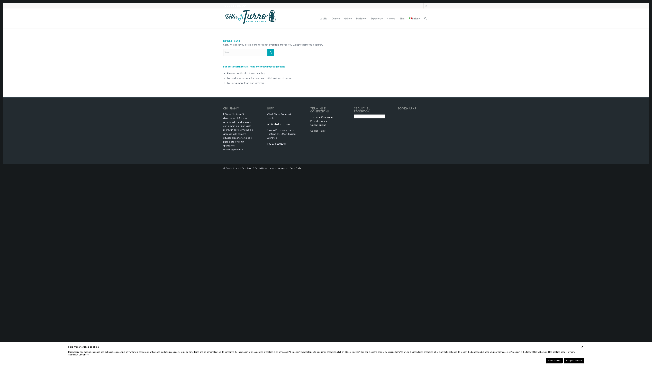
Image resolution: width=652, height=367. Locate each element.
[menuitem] (323, 18)
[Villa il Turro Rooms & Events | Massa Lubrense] (250, 18)
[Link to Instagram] (426, 5)
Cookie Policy (317, 130)
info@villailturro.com (278, 124)
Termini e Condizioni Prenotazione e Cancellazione (321, 121)
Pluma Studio (295, 168)
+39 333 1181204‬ (235, 5)
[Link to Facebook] (421, 5)
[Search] (425, 18)
